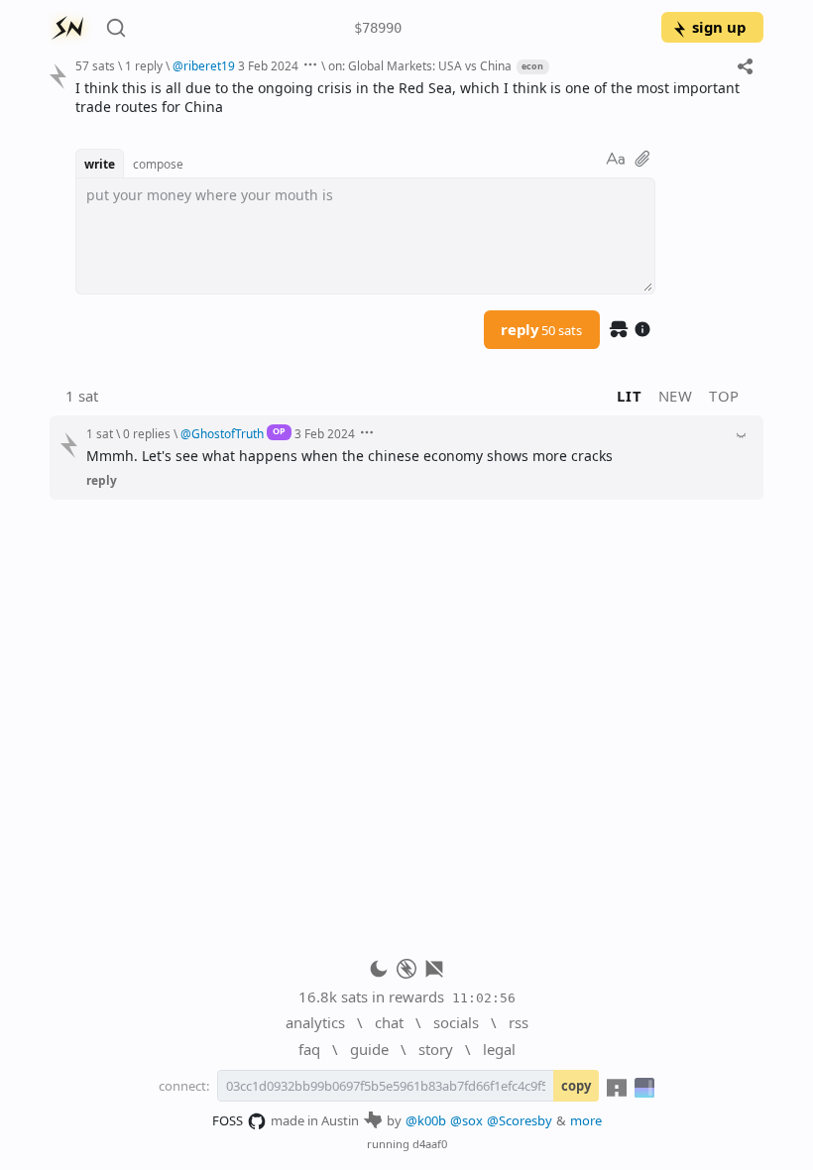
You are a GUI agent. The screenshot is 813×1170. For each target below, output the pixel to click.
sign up (719, 27)
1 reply (144, 65)
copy (576, 1086)
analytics (315, 1022)
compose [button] (158, 164)
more (586, 1120)
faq (309, 1049)
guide (369, 1049)
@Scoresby (519, 1120)
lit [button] (629, 396)
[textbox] (412, 97)
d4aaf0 (429, 1143)
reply (541, 329)
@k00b (426, 1120)
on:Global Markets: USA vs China (420, 65)
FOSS (227, 1120)
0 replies (147, 433)
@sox (466, 1120)
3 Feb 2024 (268, 65)
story (435, 1049)
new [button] (675, 396)
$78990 (378, 28)
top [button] (724, 396)
